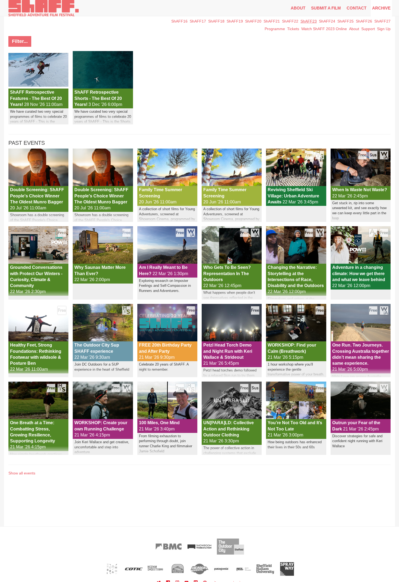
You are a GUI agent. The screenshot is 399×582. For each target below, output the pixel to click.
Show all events (21, 473)
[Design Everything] (156, 569)
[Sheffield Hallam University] (265, 569)
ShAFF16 (179, 21)
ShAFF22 (290, 21)
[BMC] (168, 546)
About (298, 8)
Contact (356, 8)
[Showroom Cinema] (199, 546)
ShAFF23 (308, 21)
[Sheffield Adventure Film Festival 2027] (43, 8)
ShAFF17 (198, 21)
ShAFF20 (253, 21)
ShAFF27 (382, 21)
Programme (275, 29)
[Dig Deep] (178, 569)
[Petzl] (243, 569)
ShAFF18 (216, 21)
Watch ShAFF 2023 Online (324, 29)
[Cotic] (134, 569)
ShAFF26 (364, 21)
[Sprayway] (287, 569)
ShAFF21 (272, 21)
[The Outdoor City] (230, 546)
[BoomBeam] (112, 569)
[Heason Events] (200, 569)
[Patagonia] (221, 569)
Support (368, 29)
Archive (381, 8)
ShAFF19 (235, 21)
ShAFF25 (345, 21)
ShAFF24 (327, 21)
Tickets (293, 29)
